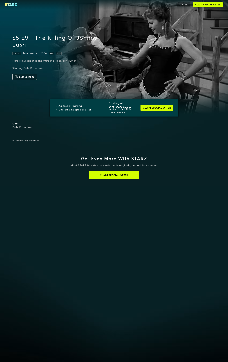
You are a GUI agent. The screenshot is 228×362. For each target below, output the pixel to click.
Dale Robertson (22, 127)
